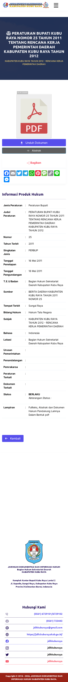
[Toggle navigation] (56, 5)
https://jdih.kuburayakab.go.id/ (44, 634)
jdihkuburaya (54, 640)
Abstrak (36, 150)
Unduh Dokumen (36, 142)
